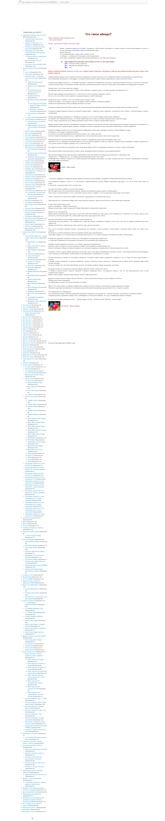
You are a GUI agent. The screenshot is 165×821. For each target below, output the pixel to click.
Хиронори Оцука (30, 185)
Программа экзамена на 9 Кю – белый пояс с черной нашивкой (35, 468)
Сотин (29, 459)
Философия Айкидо (31, 547)
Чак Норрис (28, 74)
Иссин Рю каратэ (28, 347)
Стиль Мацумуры (33, 149)
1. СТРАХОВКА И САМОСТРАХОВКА (31, 603)
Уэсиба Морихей (30, 119)
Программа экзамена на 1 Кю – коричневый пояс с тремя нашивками (35, 510)
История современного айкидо (34, 551)
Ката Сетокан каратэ (31, 396)
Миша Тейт (28, 648)
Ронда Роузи (29, 646)
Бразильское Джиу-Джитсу (31, 585)
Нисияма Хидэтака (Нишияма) (34, 212)
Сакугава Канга (30, 175)
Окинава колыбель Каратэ (31, 531)
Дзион (25, 522)
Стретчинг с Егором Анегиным (34, 766)
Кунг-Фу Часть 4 (28, 325)
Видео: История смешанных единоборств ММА (31, 582)
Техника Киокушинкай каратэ (32, 518)
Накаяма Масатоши (34, 96)
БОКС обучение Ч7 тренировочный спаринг (35, 682)
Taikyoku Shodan (33, 400)
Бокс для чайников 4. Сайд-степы (35, 710)
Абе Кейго (28, 135)
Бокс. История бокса (29, 652)
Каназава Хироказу (34, 99)
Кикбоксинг (26, 353)
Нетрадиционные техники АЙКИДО (36, 565)
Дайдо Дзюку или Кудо (30, 355)
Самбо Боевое (27, 335)
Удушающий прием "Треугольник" (35, 774)
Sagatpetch (31, 291)
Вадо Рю (25, 329)
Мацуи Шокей (27, 577)
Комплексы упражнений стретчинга (36, 749)
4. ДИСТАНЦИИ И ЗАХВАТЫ (34, 616)
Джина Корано (29, 650)
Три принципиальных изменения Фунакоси (34, 91)
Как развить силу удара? (31, 733)
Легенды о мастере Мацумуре (37, 153)
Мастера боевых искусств (31, 68)
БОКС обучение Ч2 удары (36, 659)
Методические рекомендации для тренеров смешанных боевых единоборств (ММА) (33, 799)
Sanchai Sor (31, 260)
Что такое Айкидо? (28, 539)
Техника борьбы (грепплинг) (34, 39)
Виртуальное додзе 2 (29, 807)
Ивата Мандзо (29, 210)
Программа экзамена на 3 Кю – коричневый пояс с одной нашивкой (35, 498)
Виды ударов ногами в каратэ (34, 375)
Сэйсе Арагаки (29, 141)
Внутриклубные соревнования (37, 56)
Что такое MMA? (28, 579)
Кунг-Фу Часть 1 (28, 319)
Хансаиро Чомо (30, 208)
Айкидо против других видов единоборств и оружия (34, 570)
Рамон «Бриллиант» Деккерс (37, 246)
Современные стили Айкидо (36, 121)
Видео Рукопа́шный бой (32, 313)
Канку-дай (31, 453)
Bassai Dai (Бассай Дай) (35, 446)
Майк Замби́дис (32, 250)
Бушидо (25, 337)
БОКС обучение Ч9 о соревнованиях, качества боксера (35, 694)
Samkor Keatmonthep (34, 279)
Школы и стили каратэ (30, 341)
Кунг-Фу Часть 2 (28, 321)
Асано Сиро (29, 165)
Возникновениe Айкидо (32, 541)
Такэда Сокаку (29, 163)
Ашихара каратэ (28, 327)
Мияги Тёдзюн (29, 224)
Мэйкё (30, 461)
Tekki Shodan (32, 438)
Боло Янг (26, 307)
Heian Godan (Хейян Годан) (36, 426)
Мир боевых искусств (29, 811)
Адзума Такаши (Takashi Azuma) (35, 220)
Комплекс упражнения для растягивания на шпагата (33, 758)
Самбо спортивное (29, 601)
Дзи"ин (25, 524)
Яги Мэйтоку (29, 216)
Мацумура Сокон (30, 147)
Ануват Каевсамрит (34, 256)
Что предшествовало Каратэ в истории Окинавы (34, 372)
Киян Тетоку (29, 143)
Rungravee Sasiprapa (34, 267)
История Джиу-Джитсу (32, 589)
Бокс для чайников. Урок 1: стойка (36, 698)
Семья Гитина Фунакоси (35, 82)
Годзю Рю (26, 333)
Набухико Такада (28, 309)
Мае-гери (31, 380)
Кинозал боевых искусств (33, 60)
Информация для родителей (32, 794)
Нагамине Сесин (28, 575)
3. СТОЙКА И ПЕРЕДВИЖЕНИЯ (35, 612)
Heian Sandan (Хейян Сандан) (37, 430)
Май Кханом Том (33, 242)
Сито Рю (25, 526)
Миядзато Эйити (30, 169)
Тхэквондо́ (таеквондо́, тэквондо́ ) (33, 528)
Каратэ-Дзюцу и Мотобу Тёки (34, 228)
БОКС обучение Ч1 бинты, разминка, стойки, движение (34, 654)
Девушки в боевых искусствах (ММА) (34, 636)
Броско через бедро (31, 620)
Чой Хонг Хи (29, 226)
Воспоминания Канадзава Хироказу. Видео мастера (38, 104)
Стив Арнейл (29, 202)
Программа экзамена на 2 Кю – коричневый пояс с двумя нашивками (35, 504)
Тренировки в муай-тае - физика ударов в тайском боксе (35, 783)
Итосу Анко (28, 133)
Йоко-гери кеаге (33, 386)
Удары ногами (29, 378)
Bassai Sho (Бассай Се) (35, 450)
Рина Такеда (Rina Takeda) (33, 640)
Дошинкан (26, 345)
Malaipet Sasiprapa (33, 271)
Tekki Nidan (31, 440)
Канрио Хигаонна (30, 139)
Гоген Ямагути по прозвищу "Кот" (35, 171)
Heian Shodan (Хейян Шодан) (37, 418)
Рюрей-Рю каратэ (28, 357)
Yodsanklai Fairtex (33, 275)
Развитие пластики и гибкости (34, 753)
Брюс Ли (28, 72)
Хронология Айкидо (31, 559)
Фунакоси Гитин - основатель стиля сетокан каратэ (34, 77)
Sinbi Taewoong (32, 283)
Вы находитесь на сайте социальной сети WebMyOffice (40, 2)
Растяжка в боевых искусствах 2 (35, 763)
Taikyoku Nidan (32, 404)
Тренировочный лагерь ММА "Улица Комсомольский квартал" (35, 51)
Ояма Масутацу (30, 190)
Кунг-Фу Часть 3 (28, 323)
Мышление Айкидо (31, 545)
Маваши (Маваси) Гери (35, 382)
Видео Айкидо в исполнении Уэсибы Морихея (36, 126)
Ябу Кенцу (28, 200)
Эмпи (29, 457)
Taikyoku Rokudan (33, 414)
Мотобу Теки (29, 167)
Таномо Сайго (29, 161)
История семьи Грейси (32, 593)
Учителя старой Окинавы (33, 535)
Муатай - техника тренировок (32, 778)
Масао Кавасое (33, 113)
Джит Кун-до (26, 339)
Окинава (28, 369)
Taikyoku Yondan (33, 410)
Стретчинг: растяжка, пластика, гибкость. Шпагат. (32, 742)
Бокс (24, 331)
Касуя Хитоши (32, 117)
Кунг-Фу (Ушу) (27, 317)
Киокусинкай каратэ (29, 349)
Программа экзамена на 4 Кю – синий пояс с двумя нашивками (35, 491)
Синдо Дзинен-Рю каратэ (31, 359)
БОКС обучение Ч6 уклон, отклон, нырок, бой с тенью (36, 676)
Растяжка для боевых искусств (32, 745)
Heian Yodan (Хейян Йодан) (36, 434)
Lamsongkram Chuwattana (36, 297)
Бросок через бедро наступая (34, 632)
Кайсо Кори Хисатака (31, 204)
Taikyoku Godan (32, 406)
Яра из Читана (29, 183)
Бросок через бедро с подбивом (35, 628)
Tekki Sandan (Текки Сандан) (37, 442)
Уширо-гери (31, 394)
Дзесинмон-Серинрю (29, 343)
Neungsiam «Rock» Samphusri (37, 301)
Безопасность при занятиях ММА (35, 64)
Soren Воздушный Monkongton (37, 287)
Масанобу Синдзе (30, 218)
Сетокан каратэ (27, 365)
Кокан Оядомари (30, 137)
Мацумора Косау (30, 145)
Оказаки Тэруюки (30, 177)
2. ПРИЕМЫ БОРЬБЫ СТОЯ (34, 608)
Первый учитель (33, 86)
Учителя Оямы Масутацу (35, 196)
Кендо (25, 351)
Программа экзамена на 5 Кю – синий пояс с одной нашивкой (35, 486)
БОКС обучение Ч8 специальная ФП (34, 687)
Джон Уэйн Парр (33, 293)
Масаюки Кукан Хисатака (33, 187)
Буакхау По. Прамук (34, 262)
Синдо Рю (26, 363)
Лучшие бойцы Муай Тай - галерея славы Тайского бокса (36, 237)
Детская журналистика (30, 792)
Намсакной (31, 254)
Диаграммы (26, 809)
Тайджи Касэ (29, 179)
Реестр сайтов (64, 2)
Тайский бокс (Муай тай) (30, 232)
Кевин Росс (31, 265)
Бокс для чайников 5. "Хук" (33, 714)
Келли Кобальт (29, 644)
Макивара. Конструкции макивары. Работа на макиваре (34, 789)
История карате (30, 367)
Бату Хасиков (27, 305)
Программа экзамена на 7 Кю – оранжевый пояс (35, 478)
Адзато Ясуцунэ (30, 131)
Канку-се (30, 455)
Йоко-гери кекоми (33, 390)
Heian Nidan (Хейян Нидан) (36, 422)
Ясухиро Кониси (30, 181)
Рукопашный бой (28, 311)
